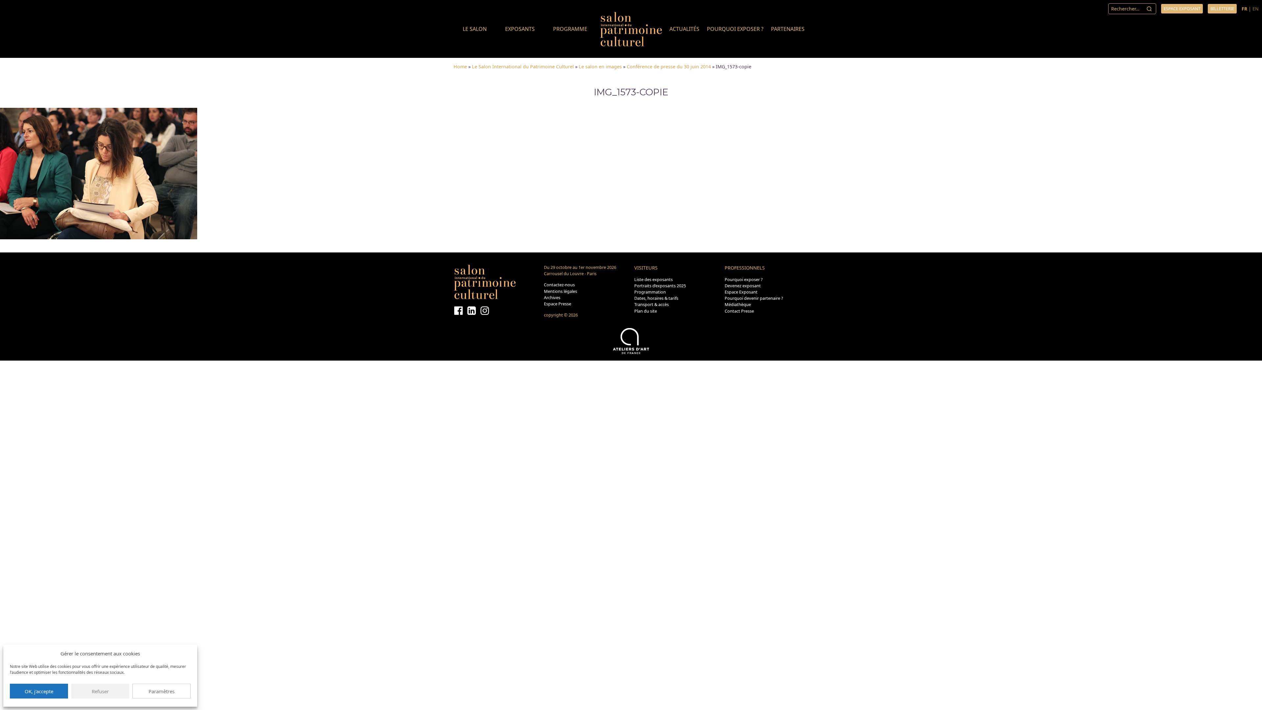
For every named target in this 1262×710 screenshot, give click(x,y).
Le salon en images (600, 66)
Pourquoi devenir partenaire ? (754, 298)
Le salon (475, 29)
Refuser (100, 691)
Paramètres (162, 691)
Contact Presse (739, 311)
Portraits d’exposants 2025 (660, 286)
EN (1255, 9)
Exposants (520, 29)
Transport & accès (651, 304)
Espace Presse (557, 304)
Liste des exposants (653, 279)
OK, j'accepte (39, 691)
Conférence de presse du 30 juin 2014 (669, 66)
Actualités (684, 29)
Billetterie (1222, 9)
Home (460, 66)
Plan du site (645, 311)
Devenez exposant (743, 286)
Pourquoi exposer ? (735, 29)
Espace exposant (1182, 9)
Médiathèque (738, 304)
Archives (552, 297)
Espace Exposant (741, 292)
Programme (570, 29)
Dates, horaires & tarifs (656, 298)
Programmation (650, 292)
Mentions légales (560, 291)
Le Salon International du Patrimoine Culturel (523, 66)
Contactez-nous (559, 285)
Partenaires (788, 29)
